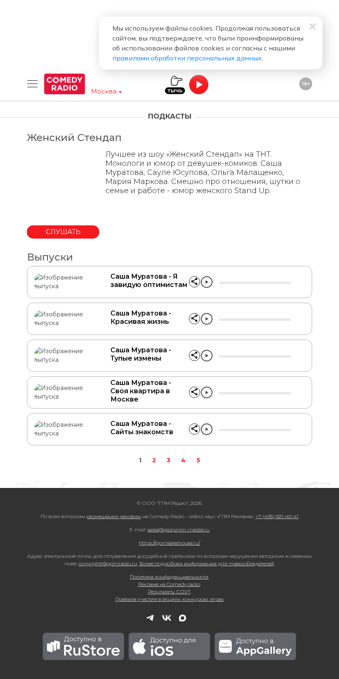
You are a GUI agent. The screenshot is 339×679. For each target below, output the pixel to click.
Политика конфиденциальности (169, 577)
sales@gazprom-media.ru (179, 529)
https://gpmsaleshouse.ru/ (169, 543)
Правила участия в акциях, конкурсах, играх (169, 599)
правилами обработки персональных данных (187, 58)
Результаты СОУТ (169, 591)
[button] (194, 281)
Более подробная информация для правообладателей (206, 563)
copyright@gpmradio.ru (108, 563)
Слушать (63, 232)
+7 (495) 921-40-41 (276, 516)
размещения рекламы (113, 516)
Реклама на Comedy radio (169, 584)
